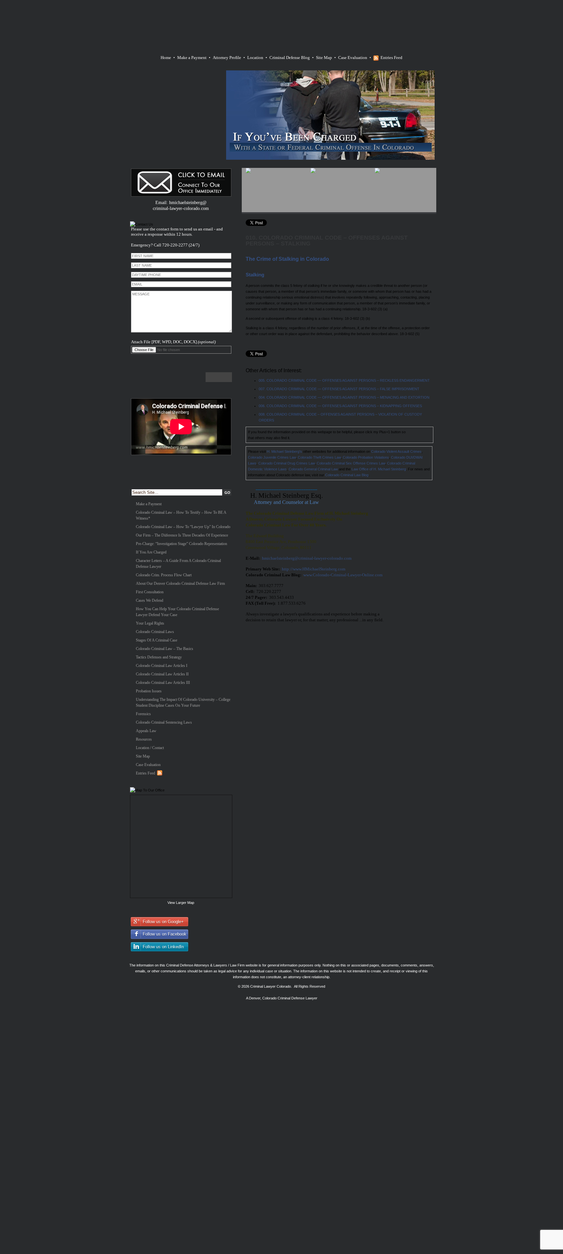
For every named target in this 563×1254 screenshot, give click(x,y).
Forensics (143, 714)
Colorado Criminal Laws (155, 631)
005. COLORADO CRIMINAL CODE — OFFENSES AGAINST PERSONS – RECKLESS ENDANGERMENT (344, 380)
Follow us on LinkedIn (163, 946)
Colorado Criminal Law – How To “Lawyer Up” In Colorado (183, 526)
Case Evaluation (352, 57)
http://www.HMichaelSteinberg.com (313, 569)
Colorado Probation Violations (366, 457)
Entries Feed (391, 57)
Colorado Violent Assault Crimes (396, 451)
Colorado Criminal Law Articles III (163, 682)
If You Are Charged (151, 552)
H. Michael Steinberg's (284, 451)
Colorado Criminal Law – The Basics (164, 648)
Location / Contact (150, 747)
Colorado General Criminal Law (313, 469)
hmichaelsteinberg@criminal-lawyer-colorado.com (307, 558)
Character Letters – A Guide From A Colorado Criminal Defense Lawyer (178, 563)
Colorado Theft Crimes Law (319, 457)
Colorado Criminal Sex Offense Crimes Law (351, 463)
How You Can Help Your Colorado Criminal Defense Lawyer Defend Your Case (177, 612)
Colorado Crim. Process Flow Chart (164, 575)
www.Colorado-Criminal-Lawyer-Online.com (343, 574)
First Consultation (150, 592)
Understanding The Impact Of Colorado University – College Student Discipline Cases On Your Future (183, 702)
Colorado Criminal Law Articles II (162, 674)
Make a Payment (192, 57)
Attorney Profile (227, 57)
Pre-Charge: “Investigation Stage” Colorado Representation (181, 543)
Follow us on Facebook (164, 934)
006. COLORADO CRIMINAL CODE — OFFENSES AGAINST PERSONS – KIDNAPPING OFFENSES (340, 406)
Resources (144, 739)
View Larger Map (180, 903)
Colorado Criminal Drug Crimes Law (286, 463)
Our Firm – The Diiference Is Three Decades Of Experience (182, 535)
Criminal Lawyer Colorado (270, 986)
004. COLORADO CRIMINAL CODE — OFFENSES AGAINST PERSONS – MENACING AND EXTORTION (344, 397)
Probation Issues (149, 691)
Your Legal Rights (150, 623)
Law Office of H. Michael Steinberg (379, 469)
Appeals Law (146, 731)
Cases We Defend (149, 600)
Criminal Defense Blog (289, 57)
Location (255, 57)
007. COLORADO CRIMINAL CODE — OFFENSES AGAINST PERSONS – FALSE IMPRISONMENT (339, 389)
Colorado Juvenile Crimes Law (272, 457)
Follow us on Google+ (163, 921)
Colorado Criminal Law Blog (346, 475)
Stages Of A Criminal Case (156, 640)
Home (166, 57)
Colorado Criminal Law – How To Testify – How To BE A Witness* (181, 515)
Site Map (324, 57)
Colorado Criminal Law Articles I (161, 665)
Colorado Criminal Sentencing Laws (164, 722)
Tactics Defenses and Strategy (159, 657)
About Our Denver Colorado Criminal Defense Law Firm (180, 583)
